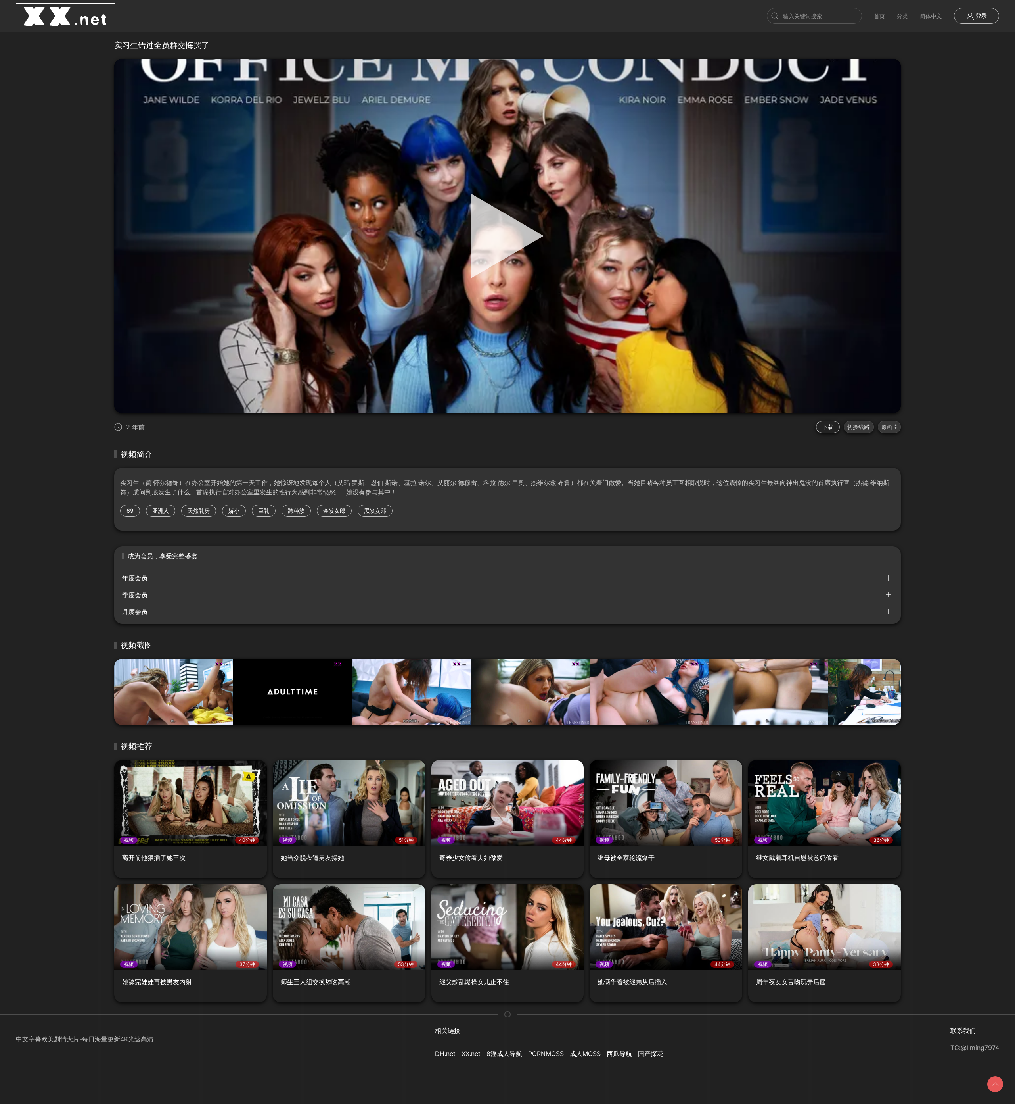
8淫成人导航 (504, 1054)
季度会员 (134, 595)
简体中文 (931, 16)
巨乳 (263, 510)
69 (130, 510)
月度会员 (134, 611)
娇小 (233, 510)
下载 (827, 426)
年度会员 (134, 578)
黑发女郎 (375, 510)
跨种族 (296, 510)
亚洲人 (160, 510)
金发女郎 (334, 510)
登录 (980, 15)
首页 (879, 16)
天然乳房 (199, 510)
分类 (902, 16)
